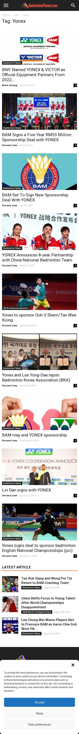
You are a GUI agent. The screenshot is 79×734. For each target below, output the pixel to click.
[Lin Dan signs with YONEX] (39, 467)
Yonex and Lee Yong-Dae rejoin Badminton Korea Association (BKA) (36, 378)
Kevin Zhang (9, 85)
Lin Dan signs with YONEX (26, 490)
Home (5, 15)
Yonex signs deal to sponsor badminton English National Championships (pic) (39, 548)
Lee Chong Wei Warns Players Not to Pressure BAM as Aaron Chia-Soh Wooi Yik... (49, 624)
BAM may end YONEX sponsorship (34, 435)
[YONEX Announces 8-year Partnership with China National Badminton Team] (39, 232)
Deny (39, 713)
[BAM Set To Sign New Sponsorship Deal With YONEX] (39, 171)
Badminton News (12, 62)
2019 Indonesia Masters (15, 308)
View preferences (39, 724)
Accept (39, 702)
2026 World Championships (36, 612)
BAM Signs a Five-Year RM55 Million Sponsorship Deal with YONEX (36, 137)
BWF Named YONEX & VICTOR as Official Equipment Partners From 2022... (33, 74)
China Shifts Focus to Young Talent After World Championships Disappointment (48, 602)
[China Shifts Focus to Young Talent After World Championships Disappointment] (10, 604)
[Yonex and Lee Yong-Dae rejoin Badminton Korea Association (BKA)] (39, 352)
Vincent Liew (9, 145)
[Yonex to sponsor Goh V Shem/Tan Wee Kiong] (39, 292)
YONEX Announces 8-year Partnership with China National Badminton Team (37, 257)
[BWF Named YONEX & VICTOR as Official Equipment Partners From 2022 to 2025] (39, 46)
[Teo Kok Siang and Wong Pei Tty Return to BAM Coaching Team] (10, 584)
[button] (73, 665)
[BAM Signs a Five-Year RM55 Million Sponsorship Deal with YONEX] (39, 111)
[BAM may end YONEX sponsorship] (39, 412)
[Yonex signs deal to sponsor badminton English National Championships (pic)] (39, 522)
